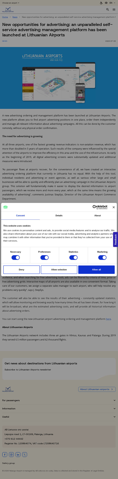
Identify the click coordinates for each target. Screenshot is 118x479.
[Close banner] (114, 207)
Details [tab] (59, 215)
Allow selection (59, 269)
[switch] (44, 257)
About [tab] (97, 215)
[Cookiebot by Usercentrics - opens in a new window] (94, 207)
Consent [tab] (20, 215)
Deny (21, 269)
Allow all (96, 269)
